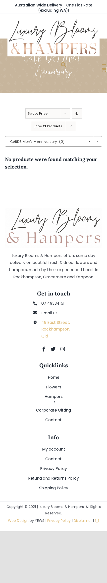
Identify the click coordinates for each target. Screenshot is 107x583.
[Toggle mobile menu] (89, 64)
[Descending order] (77, 113)
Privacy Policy (59, 520)
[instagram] (62, 349)
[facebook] (44, 349)
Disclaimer (83, 520)
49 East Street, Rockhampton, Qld (55, 329)
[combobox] (53, 141)
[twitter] (53, 349)
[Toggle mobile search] (48, 64)
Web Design (18, 520)
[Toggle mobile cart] (89, 69)
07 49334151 (52, 303)
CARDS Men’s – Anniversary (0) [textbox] (50, 141)
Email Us (49, 313)
